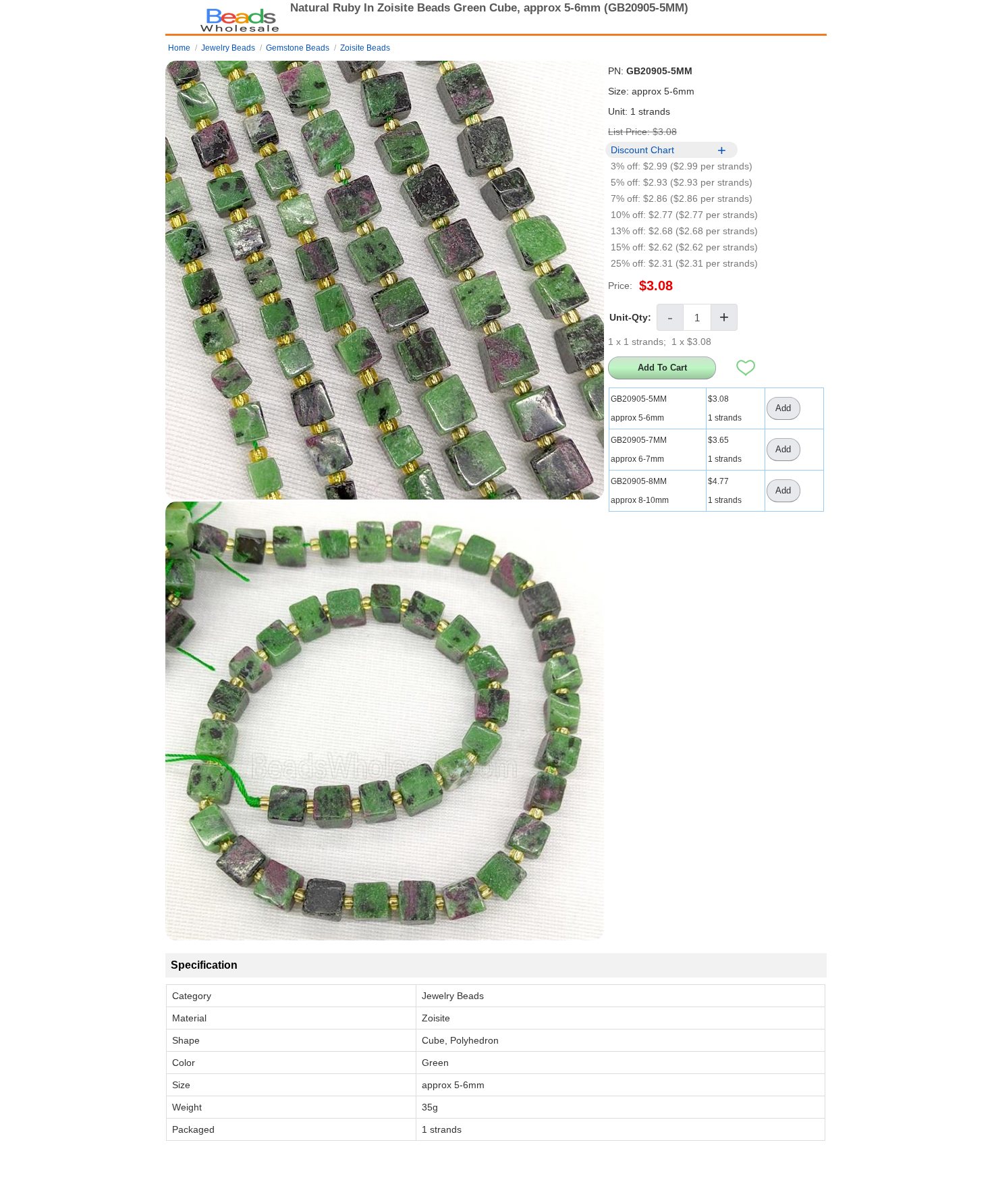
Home (179, 48)
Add (783, 408)
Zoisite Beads (365, 48)
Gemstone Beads (297, 48)
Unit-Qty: (630, 317)
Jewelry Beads (228, 48)
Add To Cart (662, 368)
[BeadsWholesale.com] (239, 17)
